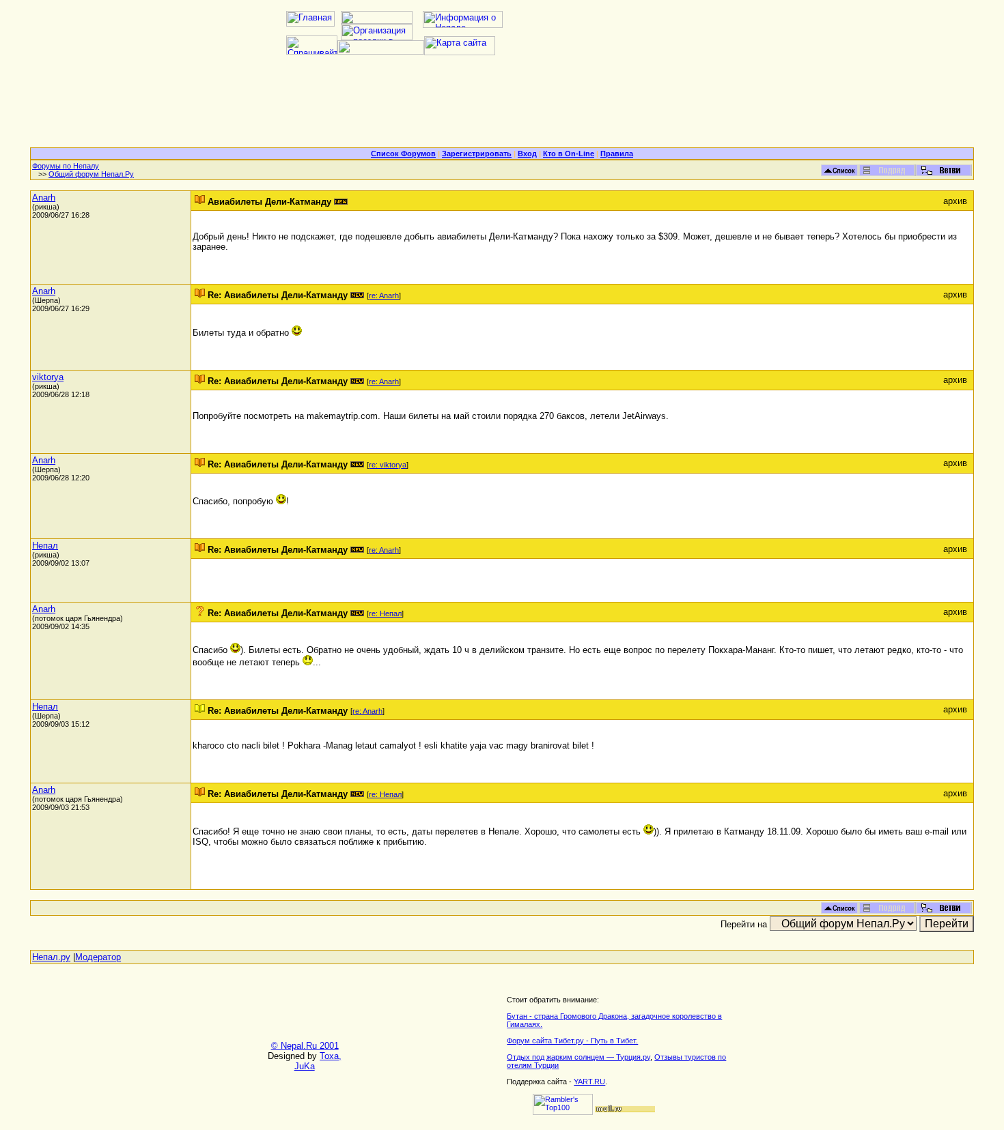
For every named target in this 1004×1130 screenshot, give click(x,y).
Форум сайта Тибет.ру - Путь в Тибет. (572, 1041)
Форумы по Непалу (65, 166)
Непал (45, 545)
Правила (616, 153)
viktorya (48, 377)
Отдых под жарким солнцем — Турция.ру (578, 1057)
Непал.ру (51, 957)
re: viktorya (387, 465)
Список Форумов (403, 153)
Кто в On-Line (568, 153)
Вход (527, 153)
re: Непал (385, 613)
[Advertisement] (502, 106)
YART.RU (589, 1081)
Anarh (43, 197)
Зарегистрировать (477, 153)
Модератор (98, 957)
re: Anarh (384, 295)
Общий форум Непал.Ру (91, 174)
